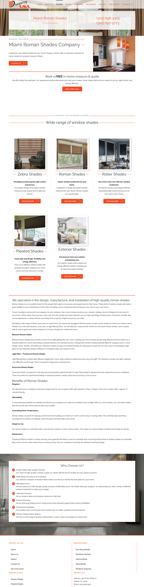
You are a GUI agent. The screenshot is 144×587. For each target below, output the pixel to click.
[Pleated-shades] (29, 216)
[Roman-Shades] (72, 139)
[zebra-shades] (29, 139)
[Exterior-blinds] (72, 218)
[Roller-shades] (114, 139)
